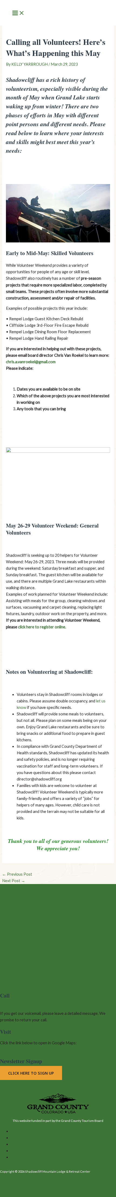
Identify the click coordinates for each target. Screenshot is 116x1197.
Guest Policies (23, 1157)
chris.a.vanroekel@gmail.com (31, 361)
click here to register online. (42, 627)
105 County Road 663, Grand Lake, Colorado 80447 (44, 1049)
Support (18, 1150)
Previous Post (17, 874)
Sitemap (18, 1131)
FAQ (15, 1144)
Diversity (19, 1137)
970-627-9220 (12, 1007)
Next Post (13, 880)
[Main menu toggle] (18, 13)
